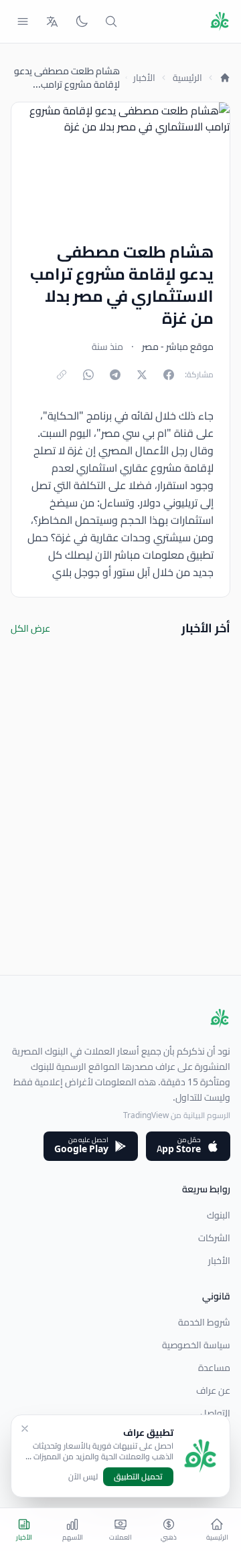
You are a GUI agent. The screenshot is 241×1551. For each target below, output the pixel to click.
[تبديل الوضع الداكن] (82, 21)
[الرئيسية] (225, 77)
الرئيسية (187, 77)
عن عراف (213, 1390)
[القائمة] (23, 21)
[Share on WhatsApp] (88, 374)
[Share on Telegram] (115, 374)
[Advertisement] (120, 854)
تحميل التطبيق (138, 1476)
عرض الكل (30, 628)
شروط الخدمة (204, 1322)
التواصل (215, 1413)
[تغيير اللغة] (52, 21)
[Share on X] (142, 374)
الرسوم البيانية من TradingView (176, 1115)
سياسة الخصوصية (196, 1345)
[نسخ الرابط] (61, 374)
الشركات (214, 1238)
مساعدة (214, 1367)
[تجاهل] (25, 1429)
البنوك (218, 1215)
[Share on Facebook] (168, 374)
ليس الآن (83, 1476)
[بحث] (111, 21)
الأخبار (144, 77)
